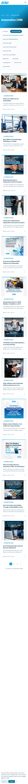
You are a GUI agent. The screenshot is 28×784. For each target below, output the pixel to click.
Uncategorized (6, 62)
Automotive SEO (7, 50)
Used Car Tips (17, 62)
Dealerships (16, 58)
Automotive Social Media (9, 54)
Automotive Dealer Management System (13, 35)
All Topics (5, 31)
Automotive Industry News (10, 47)
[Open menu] (25, 2)
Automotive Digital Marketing (10, 39)
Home (2, 15)
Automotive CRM (16, 31)
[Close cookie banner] (17, 781)
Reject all (4, 781)
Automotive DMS (7, 43)
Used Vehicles (6, 66)
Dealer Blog (6, 58)
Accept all (12, 781)
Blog (7, 15)
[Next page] (20, 564)
